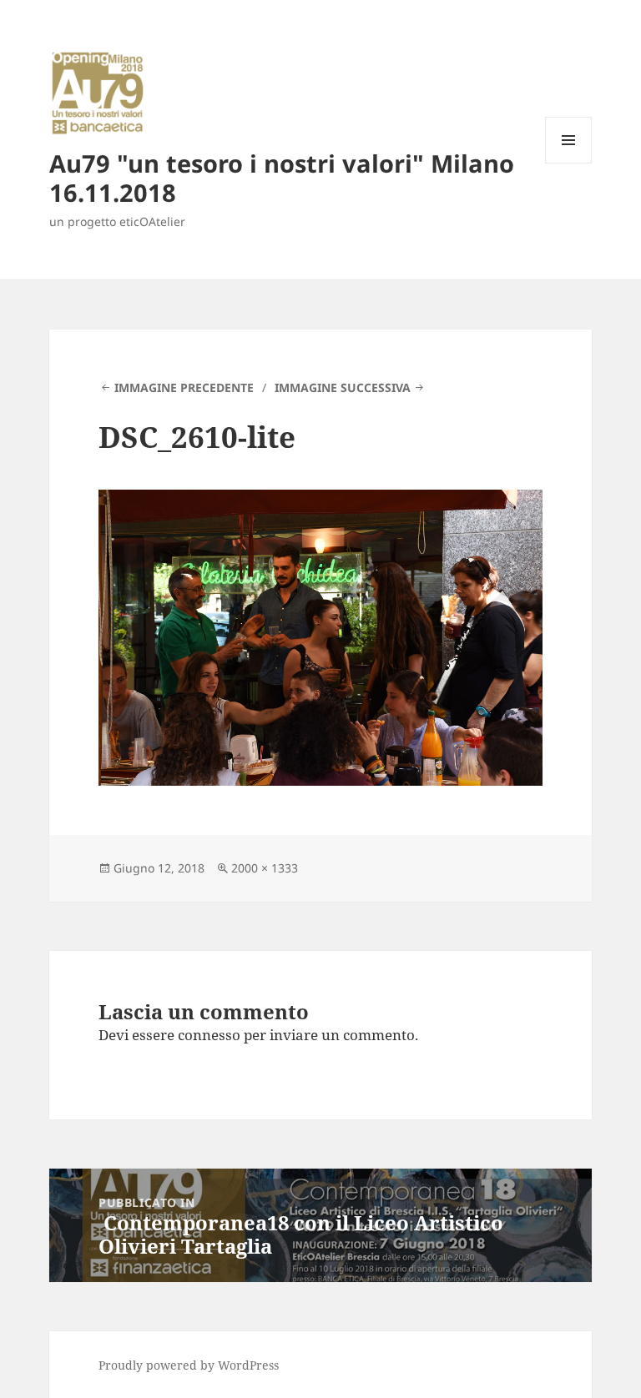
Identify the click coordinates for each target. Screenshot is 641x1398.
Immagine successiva (343, 387)
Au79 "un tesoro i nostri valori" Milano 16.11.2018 (281, 178)
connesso (209, 1034)
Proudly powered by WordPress (188, 1365)
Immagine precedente (184, 387)
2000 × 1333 (264, 868)
